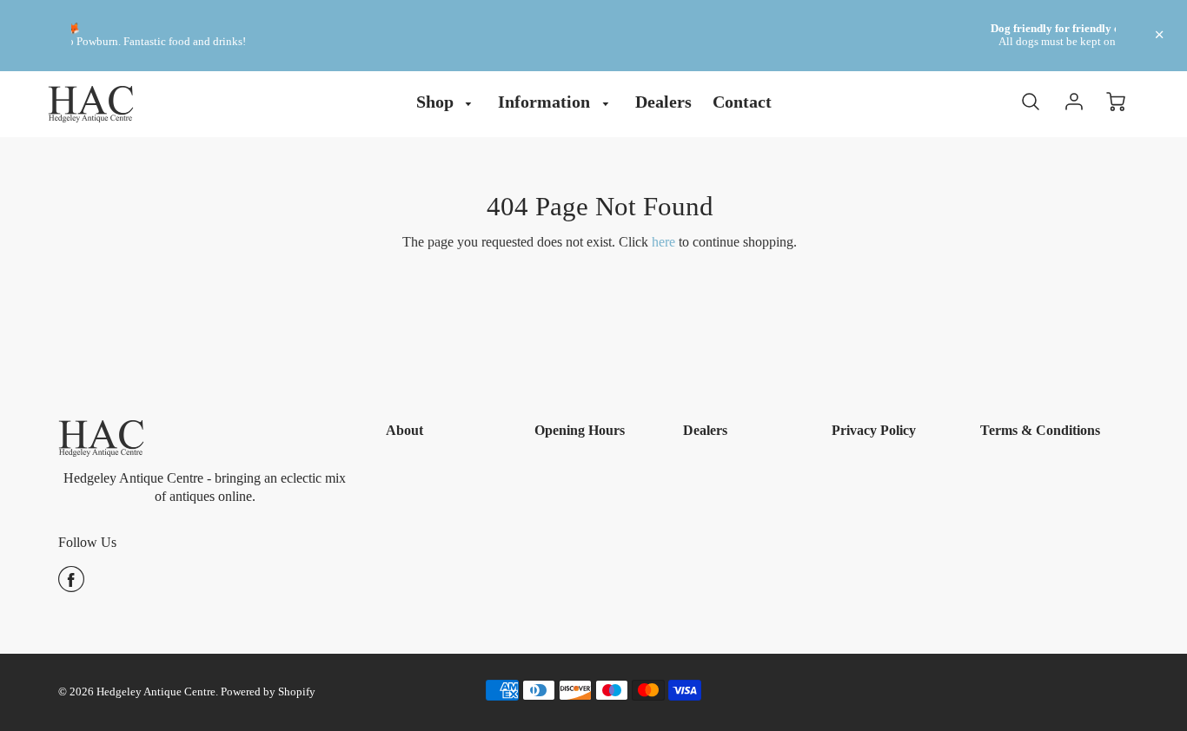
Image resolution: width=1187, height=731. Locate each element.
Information (546, 101)
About (404, 430)
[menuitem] (447, 101)
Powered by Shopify (268, 692)
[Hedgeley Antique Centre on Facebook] (71, 585)
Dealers (663, 101)
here (663, 241)
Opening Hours (579, 430)
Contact (742, 101)
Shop (437, 101)
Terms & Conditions (1040, 430)
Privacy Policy (874, 430)
